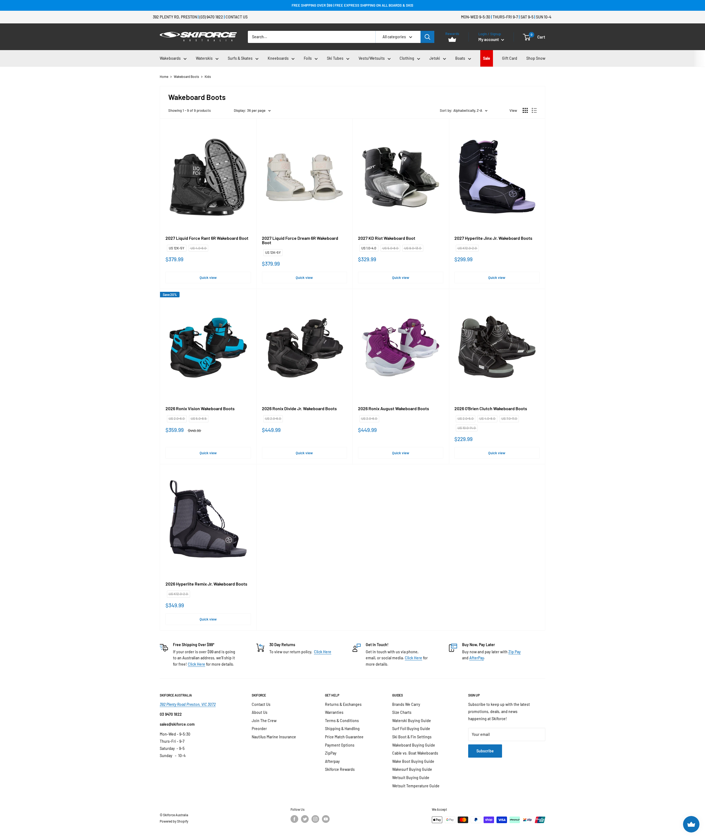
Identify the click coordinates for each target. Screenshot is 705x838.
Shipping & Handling (342, 728)
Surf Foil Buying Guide (411, 728)
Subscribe (485, 751)
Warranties (334, 712)
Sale (486, 58)
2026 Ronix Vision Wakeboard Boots (200, 408)
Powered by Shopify (174, 821)
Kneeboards (278, 58)
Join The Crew (264, 720)
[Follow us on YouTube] (326, 819)
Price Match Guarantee (344, 736)
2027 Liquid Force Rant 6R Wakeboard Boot (207, 238)
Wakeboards (170, 58)
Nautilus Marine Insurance (274, 736)
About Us (259, 712)
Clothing (407, 58)
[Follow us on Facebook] (294, 819)
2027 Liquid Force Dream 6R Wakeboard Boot (300, 240)
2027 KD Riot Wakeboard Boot (386, 238)
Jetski (434, 58)
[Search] (427, 37)
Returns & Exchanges (343, 704)
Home (164, 76)
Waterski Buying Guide (411, 720)
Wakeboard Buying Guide (413, 745)
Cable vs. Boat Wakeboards (415, 753)
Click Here (196, 664)
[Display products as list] (534, 110)
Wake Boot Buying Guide (413, 761)
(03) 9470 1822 (211, 17)
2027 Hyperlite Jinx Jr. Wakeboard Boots (493, 238)
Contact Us (237, 17)
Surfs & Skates (240, 58)
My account (489, 39)
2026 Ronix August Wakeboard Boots (393, 408)
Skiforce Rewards (340, 769)
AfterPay (476, 657)
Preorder (259, 728)
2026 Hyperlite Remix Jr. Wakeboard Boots (206, 584)
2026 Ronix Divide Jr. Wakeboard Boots (299, 408)
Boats (460, 58)
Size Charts (401, 712)
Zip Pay (514, 651)
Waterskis (204, 58)
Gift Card (509, 58)
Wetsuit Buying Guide (410, 777)
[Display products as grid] (525, 110)
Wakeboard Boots (186, 76)
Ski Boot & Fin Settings (412, 736)
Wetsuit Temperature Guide (416, 785)
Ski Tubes (335, 58)
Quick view (208, 277)
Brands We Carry (406, 704)
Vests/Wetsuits (372, 58)
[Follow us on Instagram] (315, 819)
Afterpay (332, 761)
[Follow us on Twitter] (305, 819)
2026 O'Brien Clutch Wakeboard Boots (490, 408)
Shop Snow (535, 58)
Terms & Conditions (342, 720)
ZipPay (331, 753)
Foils (308, 58)
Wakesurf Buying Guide (412, 769)
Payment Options (339, 745)
